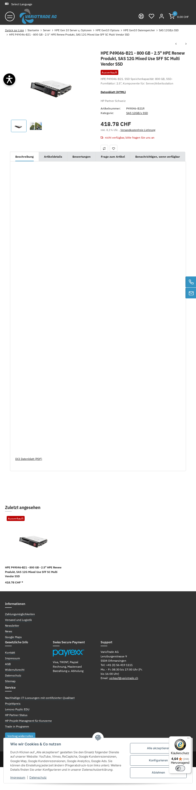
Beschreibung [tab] (24, 156)
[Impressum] (141, 16)
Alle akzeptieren (158, 748)
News (8, 631)
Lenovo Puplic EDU (17, 709)
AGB (8, 664)
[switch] (180, 768)
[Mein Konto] (162, 16)
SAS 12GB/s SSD (137, 113)
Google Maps (13, 637)
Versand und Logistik (18, 620)
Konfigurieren (158, 760)
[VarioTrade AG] (38, 16)
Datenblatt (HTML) (113, 92)
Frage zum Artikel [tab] (113, 156)
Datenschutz (38, 777)
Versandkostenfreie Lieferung (137, 130)
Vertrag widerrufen (20, 736)
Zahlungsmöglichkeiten (20, 614)
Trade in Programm (17, 726)
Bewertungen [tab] (81, 156)
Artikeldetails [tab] (53, 156)
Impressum (17, 777)
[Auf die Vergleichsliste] (104, 148)
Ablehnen (158, 772)
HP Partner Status (16, 715)
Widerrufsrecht (14, 669)
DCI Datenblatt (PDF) (28, 459)
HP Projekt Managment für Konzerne (28, 720)
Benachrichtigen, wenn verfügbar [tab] (157, 156)
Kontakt (10, 652)
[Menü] (188, 739)
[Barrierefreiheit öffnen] (9, 79)
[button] (151, 16)
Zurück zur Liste (14, 30)
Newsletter (12, 625)
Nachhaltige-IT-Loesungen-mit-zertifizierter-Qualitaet (40, 698)
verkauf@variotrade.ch (123, 678)
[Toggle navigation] (10, 16)
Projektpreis (13, 703)
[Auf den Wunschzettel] (113, 148)
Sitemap (10, 681)
